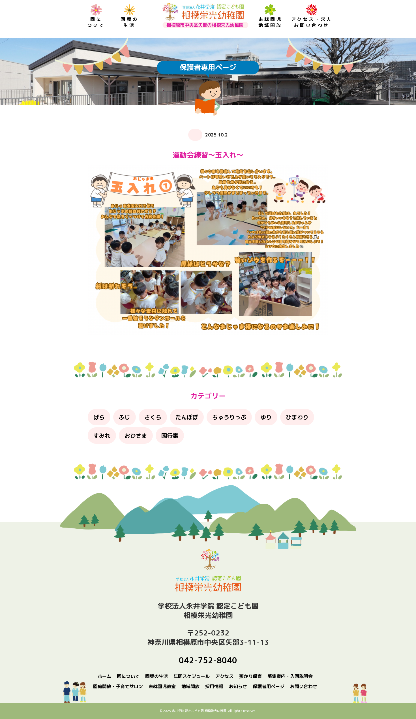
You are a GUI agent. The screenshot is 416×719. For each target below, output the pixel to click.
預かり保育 (250, 676)
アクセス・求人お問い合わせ (312, 22)
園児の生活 (129, 22)
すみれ (101, 435)
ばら (99, 417)
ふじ (124, 417)
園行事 (169, 435)
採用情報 (214, 686)
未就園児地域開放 (270, 22)
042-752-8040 (208, 660)
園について (96, 22)
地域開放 (190, 686)
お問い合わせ (303, 686)
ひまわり (297, 417)
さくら (152, 417)
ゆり (266, 417)
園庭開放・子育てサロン (118, 686)
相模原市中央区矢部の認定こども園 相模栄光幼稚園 (203, 12)
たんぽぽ (186, 417)
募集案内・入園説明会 (290, 676)
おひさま (136, 435)
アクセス (224, 676)
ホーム (104, 676)
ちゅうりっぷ (229, 417)
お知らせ (238, 686)
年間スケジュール (191, 676)
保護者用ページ (268, 686)
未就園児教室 (162, 686)
